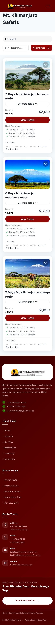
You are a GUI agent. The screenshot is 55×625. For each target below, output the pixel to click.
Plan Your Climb (11, 503)
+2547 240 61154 (17, 539)
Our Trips (8, 442)
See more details (26, 103)
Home (7, 430)
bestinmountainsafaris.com (21, 565)
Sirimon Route (10, 480)
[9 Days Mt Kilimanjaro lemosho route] (27, 75)
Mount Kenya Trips (12, 497)
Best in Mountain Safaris (11, 620)
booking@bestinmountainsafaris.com (25, 555)
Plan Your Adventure (27, 600)
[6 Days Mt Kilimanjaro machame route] (27, 174)
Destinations (10, 448)
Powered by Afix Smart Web (35, 620)
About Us (8, 436)
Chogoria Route (11, 486)
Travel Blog (9, 453)
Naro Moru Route (12, 491)
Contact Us (9, 459)
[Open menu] (48, 6)
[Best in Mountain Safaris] (27, 372)
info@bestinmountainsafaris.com (23, 552)
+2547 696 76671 (17, 542)
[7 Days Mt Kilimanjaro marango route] (27, 273)
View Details (27, 119)
